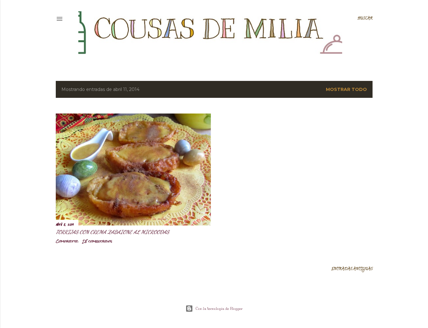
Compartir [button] (67, 241)
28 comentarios (97, 241)
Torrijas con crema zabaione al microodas (112, 232)
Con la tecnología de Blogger (219, 308)
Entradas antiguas (352, 269)
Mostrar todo (346, 89)
